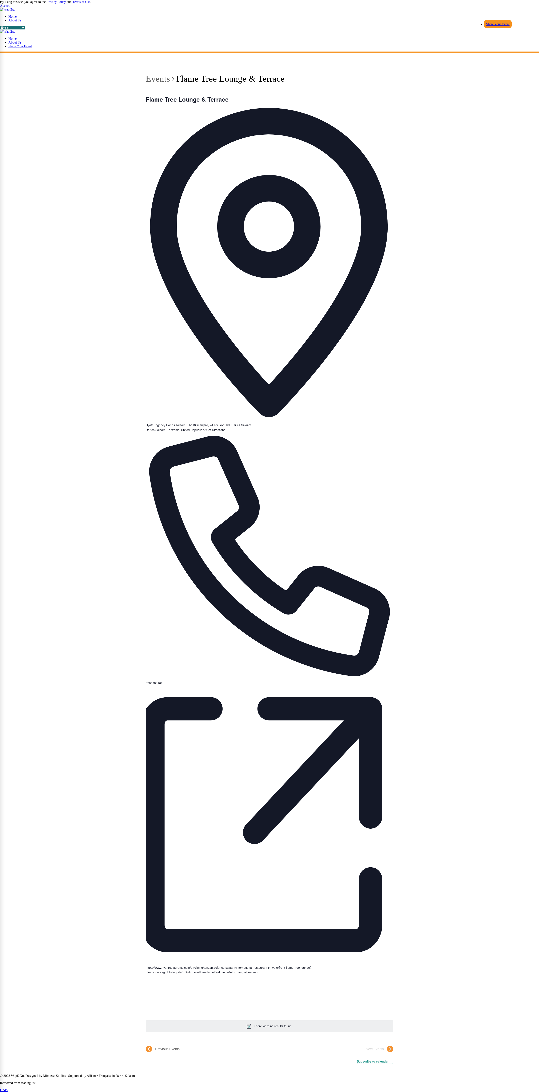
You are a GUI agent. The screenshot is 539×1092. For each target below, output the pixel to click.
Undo (4, 1090)
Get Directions (215, 430)
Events (158, 79)
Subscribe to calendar (372, 1061)
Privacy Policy (56, 2)
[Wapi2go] (7, 31)
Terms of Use (81, 2)
